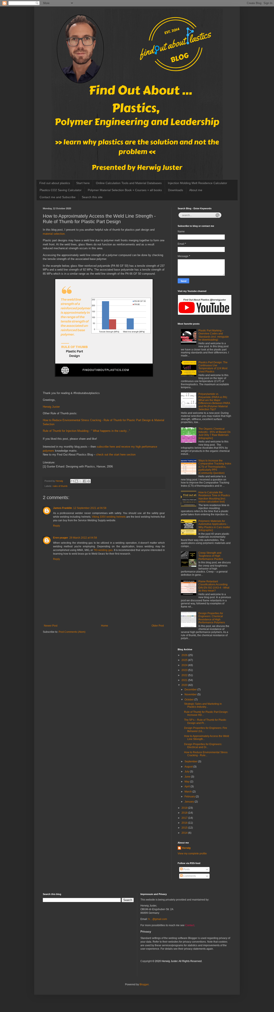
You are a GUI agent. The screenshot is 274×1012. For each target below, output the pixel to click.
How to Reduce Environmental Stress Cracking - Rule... (206, 754)
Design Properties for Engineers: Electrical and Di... (203, 746)
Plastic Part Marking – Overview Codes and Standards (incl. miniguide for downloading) (213, 335)
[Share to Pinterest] (88, 481)
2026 (185, 655)
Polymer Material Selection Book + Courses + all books (125, 190)
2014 (185, 832)
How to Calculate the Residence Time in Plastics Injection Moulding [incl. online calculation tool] (214, 497)
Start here (83, 183)
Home (104, 625)
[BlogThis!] (76, 481)
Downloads (175, 190)
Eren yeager (60, 537)
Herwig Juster (51, 406)
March (188, 791)
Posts (186, 869)
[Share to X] (80, 481)
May (187, 781)
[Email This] (72, 481)
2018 (185, 812)
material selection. (54, 233)
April (188, 786)
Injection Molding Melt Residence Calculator (197, 183)
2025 (185, 660)
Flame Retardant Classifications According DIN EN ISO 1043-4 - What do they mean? (213, 586)
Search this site (92, 197)
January (190, 801)
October (189, 699)
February (190, 796)
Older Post (158, 625)
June (188, 776)
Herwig (186, 848)
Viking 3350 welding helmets (109, 516)
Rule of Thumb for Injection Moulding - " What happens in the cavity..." (86, 430)
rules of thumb (60, 486)
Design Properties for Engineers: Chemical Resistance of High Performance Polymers (211, 618)
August (189, 766)
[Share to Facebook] (84, 481)
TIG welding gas (103, 550)
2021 (185, 680)
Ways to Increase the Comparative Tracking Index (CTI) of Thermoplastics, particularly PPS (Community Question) (214, 467)
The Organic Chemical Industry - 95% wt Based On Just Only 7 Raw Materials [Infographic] (214, 433)
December (191, 689)
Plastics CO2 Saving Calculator (61, 190)
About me (195, 190)
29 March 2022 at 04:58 (83, 537)
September (191, 761)
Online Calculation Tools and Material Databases (129, 183)
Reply (56, 525)
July (187, 771)
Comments (189, 875)
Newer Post (50, 625)
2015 (185, 827)
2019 (185, 807)
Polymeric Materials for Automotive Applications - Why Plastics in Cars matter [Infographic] (214, 526)
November (191, 694)
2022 (185, 675)
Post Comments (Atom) (72, 631)
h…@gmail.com (157, 919)
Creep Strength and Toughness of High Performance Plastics (210, 556)
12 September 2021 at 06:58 (89, 508)
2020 (185, 685)
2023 (185, 670)
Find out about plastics (54, 183)
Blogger (144, 984)
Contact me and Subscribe (58, 197)
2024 (185, 665)
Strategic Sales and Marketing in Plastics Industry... (203, 705)
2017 (185, 817)
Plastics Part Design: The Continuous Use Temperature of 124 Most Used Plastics (213, 367)
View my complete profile (192, 853)
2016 (185, 822)
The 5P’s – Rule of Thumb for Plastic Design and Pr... (205, 721)
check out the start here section (116, 454)
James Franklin (62, 508)
